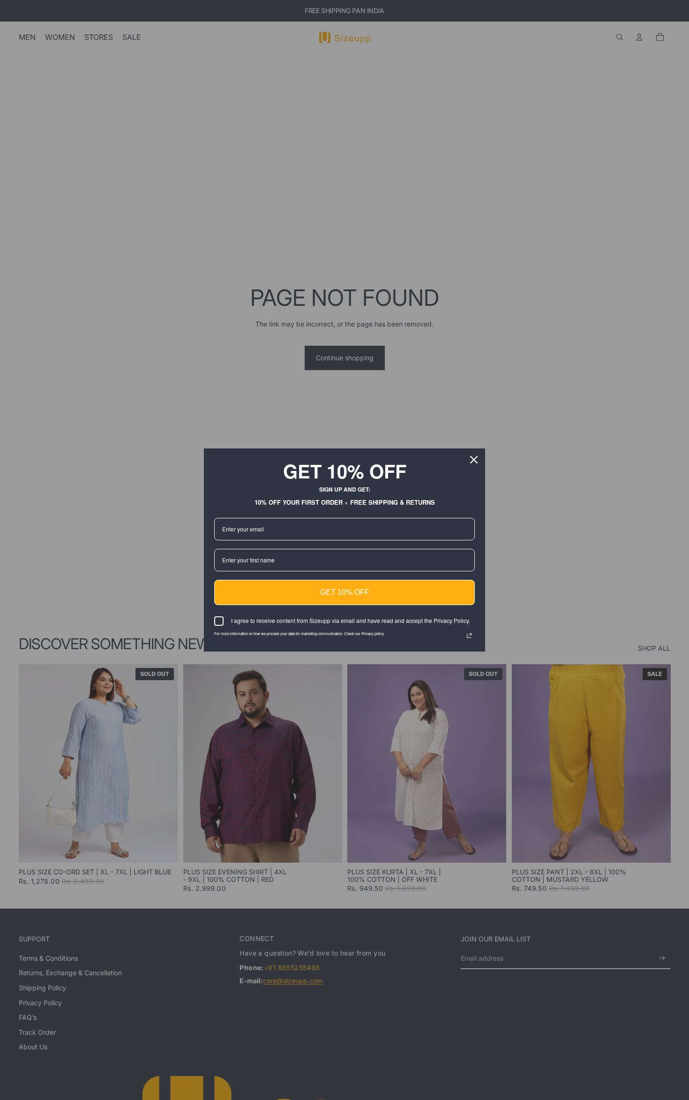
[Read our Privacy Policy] (469, 635)
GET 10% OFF (344, 592)
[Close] (474, 459)
